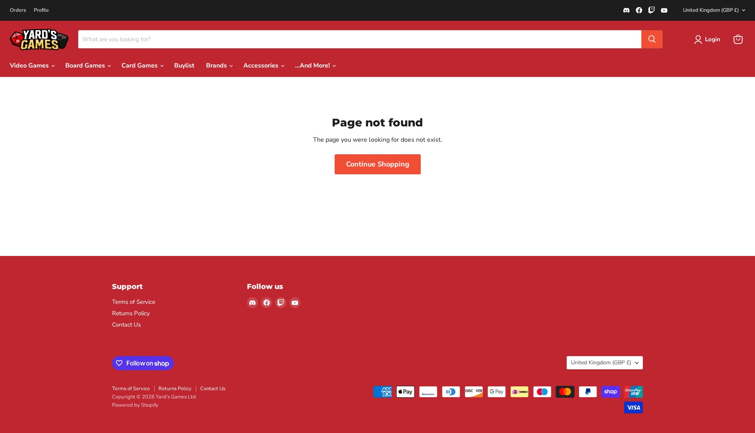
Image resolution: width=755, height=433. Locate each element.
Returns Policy (131, 313)
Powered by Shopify (135, 405)
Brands (217, 65)
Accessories (261, 65)
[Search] (652, 39)
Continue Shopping (377, 164)
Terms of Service (133, 302)
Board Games (86, 65)
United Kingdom (711, 10)
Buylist (184, 65)
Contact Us (126, 325)
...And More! (313, 65)
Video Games (30, 65)
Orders (18, 10)
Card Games (140, 65)
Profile (41, 10)
